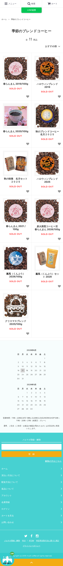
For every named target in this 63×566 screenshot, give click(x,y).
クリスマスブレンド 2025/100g (15, 322)
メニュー (12, 3)
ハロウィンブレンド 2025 (47, 180)
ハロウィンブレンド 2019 (47, 85)
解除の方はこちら (53, 461)
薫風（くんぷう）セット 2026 (47, 275)
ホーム (4, 19)
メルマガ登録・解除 (12, 540)
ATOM (31, 540)
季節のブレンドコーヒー (20, 19)
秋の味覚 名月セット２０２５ (15, 180)
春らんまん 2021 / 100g (15, 228)
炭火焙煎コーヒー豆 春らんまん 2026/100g (47, 228)
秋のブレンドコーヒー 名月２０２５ (48, 133)
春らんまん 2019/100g (15, 83)
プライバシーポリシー (31, 546)
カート (54, 3)
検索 (33, 3)
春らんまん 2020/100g (15, 131)
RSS (24, 540)
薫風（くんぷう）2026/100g (15, 275)
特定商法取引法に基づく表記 (47, 540)
